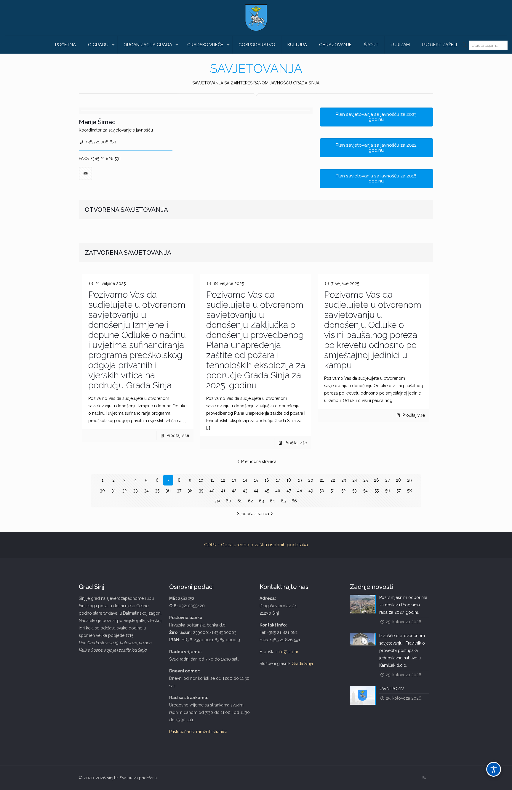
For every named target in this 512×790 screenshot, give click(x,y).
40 (212, 490)
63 (261, 501)
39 (201, 490)
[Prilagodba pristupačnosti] (493, 769)
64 (272, 501)
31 (113, 490)
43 (245, 490)
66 (294, 501)
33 (135, 490)
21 (322, 480)
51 (333, 490)
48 (299, 490)
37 (179, 490)
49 (310, 490)
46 (277, 490)
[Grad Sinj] (256, 18)
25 (365, 480)
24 (354, 480)
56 (387, 490)
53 (354, 490)
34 (146, 490)
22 (332, 480)
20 (310, 480)
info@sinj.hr (287, 651)
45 (267, 490)
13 (234, 480)
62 (250, 501)
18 (289, 480)
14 (245, 480)
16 (267, 480)
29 (409, 480)
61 (239, 501)
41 (223, 490)
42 (234, 490)
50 (321, 490)
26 (376, 480)
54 (365, 490)
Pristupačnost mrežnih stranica (198, 731)
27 (387, 480)
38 (190, 490)
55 (377, 490)
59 (217, 501)
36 (168, 490)
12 (223, 480)
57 (398, 490)
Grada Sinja (302, 663)
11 (212, 480)
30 (102, 490)
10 (201, 480)
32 (124, 490)
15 (256, 480)
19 (300, 480)
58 (409, 490)
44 (256, 490)
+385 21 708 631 (101, 142)
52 (343, 490)
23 (343, 480)
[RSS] (424, 778)
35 (157, 490)
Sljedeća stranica (253, 513)
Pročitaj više (178, 435)
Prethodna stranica (258, 461)
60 (228, 501)
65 (283, 501)
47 (289, 490)
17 (278, 480)
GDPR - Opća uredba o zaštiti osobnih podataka (256, 544)
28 (398, 480)
